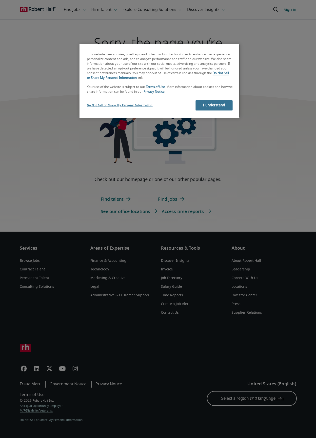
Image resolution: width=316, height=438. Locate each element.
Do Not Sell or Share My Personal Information (120, 105)
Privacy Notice (153, 91)
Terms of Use (155, 87)
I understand (214, 105)
